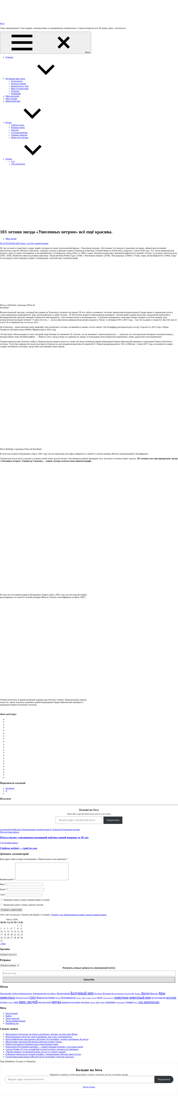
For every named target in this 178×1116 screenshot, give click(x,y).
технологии (120, 1002)
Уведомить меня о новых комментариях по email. (26, 900)
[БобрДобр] (7, 766)
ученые (129, 1002)
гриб (83, 998)
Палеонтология (22, 998)
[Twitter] (7, 727)
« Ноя (2, 943)
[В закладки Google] (7, 738)
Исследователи (118, 993)
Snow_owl (25, 243)
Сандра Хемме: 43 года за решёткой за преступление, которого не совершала (42, 1049)
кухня (3, 1002)
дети (99, 997)
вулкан (78, 998)
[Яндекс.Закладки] (7, 744)
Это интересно (18, 164)
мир (16, 1002)
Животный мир (13, 101)
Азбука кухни (17, 125)
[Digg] (7, 763)
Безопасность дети (20, 86)
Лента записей (12, 1018)
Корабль (127, 994)
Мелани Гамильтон (22, 829)
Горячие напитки (19, 135)
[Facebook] (7, 725)
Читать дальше (89, 1087)
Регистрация (12, 1013)
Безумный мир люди (15, 78)
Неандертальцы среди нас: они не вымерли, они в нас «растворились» (39, 1037)
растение (75, 1002)
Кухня (8, 122)
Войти (9, 1016)
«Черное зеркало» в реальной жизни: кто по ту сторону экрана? (36, 1052)
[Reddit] (7, 750)
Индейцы (98, 993)
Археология (63, 993)
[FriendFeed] (7, 736)
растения (85, 1002)
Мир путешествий (20, 88)
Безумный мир (82, 993)
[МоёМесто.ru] (7, 775)
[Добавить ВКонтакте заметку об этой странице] (7, 719)
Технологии (17, 81)
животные (121, 997)
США (32, 997)
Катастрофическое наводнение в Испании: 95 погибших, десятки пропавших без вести (47, 1039)
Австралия (5, 993)
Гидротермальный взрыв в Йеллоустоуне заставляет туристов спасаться (40, 1057)
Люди (10, 829)
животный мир (140, 997)
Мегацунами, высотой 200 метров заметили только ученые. (34, 1042)
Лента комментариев (15, 1021)
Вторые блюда (18, 127)
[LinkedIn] (7, 747)
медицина (10, 1002)
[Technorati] (7, 755)
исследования (159, 997)
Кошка (137, 994)
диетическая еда (108, 998)
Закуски (15, 130)
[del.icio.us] (7, 761)
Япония (57, 998)
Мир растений (12, 96)
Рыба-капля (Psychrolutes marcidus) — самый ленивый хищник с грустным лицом (44, 1047)
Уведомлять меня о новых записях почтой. (23, 905)
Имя (3, 884)
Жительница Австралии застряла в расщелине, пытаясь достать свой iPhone (42, 1034)
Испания (107, 993)
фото (136, 1002)
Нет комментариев (39, 243)
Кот (133, 993)
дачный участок (91, 998)
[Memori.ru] (7, 772)
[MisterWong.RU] (7, 769)
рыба (98, 1002)
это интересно (148, 1002)
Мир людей (11, 238)
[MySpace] (7, 733)
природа (66, 1002)
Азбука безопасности (22, 993)
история (171, 997)
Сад (13, 161)
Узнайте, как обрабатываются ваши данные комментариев (78, 915)
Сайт (2, 894)
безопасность (68, 997)
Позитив (15, 91)
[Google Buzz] (7, 741)
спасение (110, 1002)
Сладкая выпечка (19, 132)
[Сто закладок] (7, 777)
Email (3, 889)
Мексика (154, 993)
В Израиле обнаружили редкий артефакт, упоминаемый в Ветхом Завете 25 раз (43, 1054)
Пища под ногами (19, 137)
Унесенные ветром (71, 829)
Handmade (16, 93)
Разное (9, 159)
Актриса (4, 829)
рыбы (102, 1002)
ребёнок (92, 1002)
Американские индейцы (44, 993)
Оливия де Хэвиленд (52, 829)
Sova (2, 23)
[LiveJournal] (7, 730)
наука (56, 1002)
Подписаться (113, 820)
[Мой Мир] (7, 722)
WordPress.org (12, 1023)
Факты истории (18, 83)
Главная (9, 57)
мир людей (37, 829)
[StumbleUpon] (7, 752)
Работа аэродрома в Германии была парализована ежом (32, 1044)
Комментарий (7, 879)
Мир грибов (11, 98)
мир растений (44, 1002)
